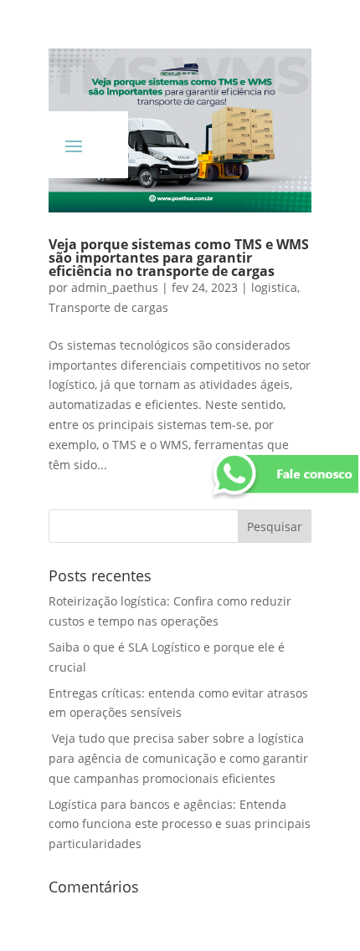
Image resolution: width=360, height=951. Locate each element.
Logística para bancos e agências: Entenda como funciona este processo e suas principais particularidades (180, 824)
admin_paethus (114, 287)
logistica (274, 287)
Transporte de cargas (108, 307)
